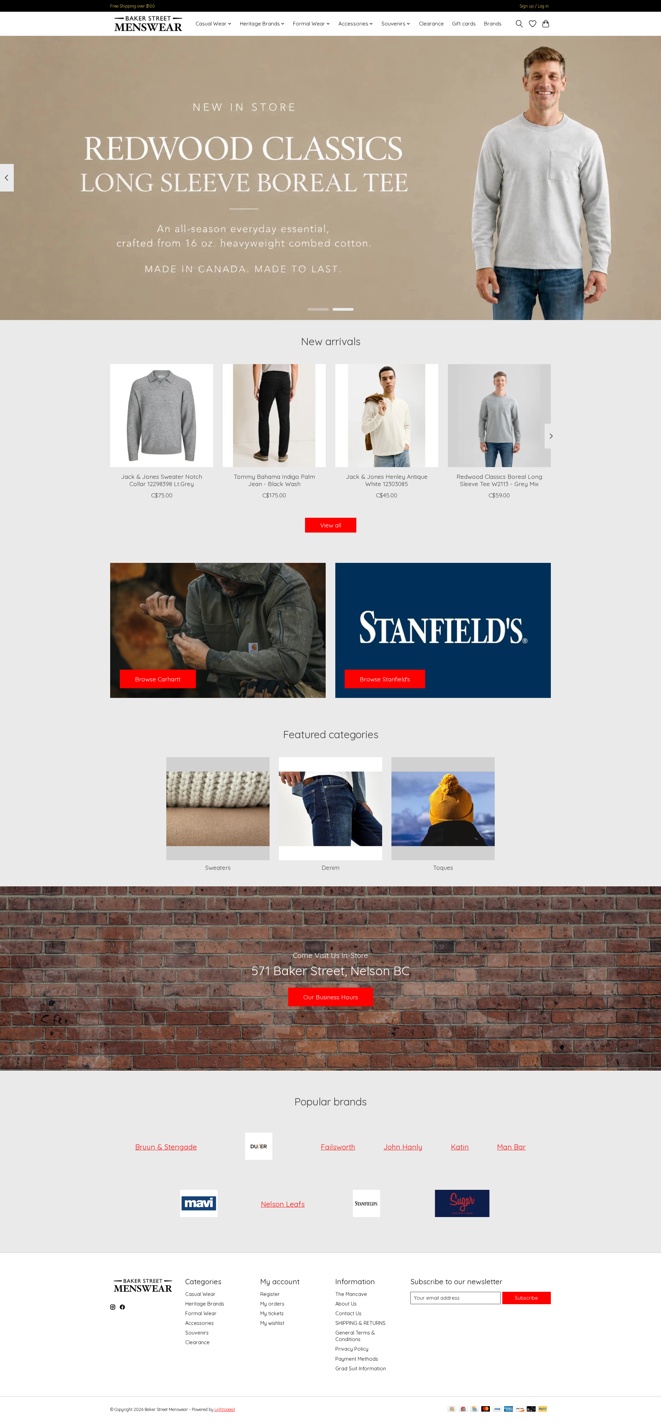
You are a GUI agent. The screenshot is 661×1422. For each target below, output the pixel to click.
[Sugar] (462, 1204)
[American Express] (508, 1409)
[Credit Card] (474, 1409)
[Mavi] (199, 1204)
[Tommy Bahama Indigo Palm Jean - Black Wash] (274, 415)
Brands (493, 23)
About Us (346, 1303)
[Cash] (452, 1409)
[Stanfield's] (367, 1204)
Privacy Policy (351, 1349)
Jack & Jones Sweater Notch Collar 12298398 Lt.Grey (161, 480)
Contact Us (348, 1313)
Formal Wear (201, 1313)
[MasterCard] (485, 1409)
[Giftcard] (463, 1409)
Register (270, 1294)
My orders (272, 1303)
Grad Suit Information (360, 1368)
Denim (330, 867)
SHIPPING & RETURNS (360, 1323)
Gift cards (464, 23)
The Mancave (351, 1294)
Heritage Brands (204, 1303)
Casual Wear (200, 1294)
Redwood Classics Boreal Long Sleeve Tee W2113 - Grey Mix (499, 480)
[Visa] (497, 1409)
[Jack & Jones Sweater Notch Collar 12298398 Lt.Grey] (161, 415)
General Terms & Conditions (355, 1335)
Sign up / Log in (534, 6)
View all (330, 525)
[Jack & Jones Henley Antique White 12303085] (386, 415)
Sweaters (218, 867)
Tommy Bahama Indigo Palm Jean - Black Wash (274, 480)
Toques (443, 867)
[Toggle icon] (519, 24)
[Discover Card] (519, 1409)
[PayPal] (542, 1409)
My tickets (272, 1313)
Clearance (431, 23)
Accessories (199, 1323)
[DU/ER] (259, 1147)
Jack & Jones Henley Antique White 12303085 (387, 480)
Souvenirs (197, 1332)
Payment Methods (356, 1359)
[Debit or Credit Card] (531, 1409)
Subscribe (526, 1298)
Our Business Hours (330, 997)
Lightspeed (224, 1409)
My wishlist (272, 1323)
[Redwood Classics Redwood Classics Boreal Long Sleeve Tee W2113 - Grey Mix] (499, 415)
